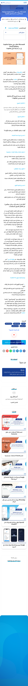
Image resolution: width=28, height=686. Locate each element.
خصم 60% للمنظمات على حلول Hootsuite (14, 433)
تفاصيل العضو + (14, 402)
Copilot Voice (16, 323)
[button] (2, 3)
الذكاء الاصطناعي (15, 326)
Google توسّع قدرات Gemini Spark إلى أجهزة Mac (14, 478)
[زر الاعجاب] (14, 335)
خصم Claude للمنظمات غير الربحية (14, 456)
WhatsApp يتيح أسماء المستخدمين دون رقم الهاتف (14, 501)
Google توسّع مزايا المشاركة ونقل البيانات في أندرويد (14, 546)
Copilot (23, 323)
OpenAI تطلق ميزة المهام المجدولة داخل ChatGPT (14, 523)
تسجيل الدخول (7, 2)
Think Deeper (8, 323)
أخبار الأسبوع (22, 326)
